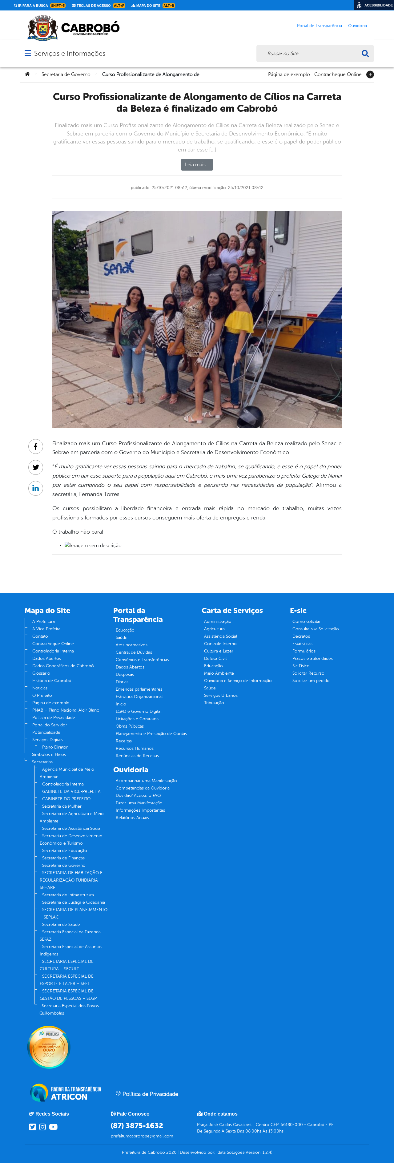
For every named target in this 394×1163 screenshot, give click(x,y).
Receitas (124, 741)
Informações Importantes (140, 810)
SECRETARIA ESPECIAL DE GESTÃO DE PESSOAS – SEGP (68, 995)
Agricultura (214, 629)
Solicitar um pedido (311, 680)
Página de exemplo (289, 74)
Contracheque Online (338, 74)
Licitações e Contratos (137, 719)
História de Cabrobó (51, 680)
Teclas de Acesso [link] (100, 5)
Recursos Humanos (135, 748)
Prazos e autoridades (312, 658)
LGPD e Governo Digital (138, 711)
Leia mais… (197, 165)
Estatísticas (302, 643)
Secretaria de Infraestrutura (68, 895)
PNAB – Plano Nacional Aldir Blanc (65, 710)
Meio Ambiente (219, 673)
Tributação (214, 703)
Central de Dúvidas (134, 652)
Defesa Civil (215, 658)
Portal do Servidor (49, 725)
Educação (125, 630)
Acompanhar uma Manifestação (146, 780)
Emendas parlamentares (139, 689)
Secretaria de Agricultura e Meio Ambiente (72, 817)
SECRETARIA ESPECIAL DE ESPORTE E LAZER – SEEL (67, 980)
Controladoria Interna (53, 651)
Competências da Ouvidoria (143, 788)
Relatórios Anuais (132, 817)
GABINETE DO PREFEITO (66, 799)
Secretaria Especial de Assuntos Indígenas (71, 950)
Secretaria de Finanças (63, 858)
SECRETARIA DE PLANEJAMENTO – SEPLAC (73, 913)
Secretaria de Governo (66, 74)
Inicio (121, 704)
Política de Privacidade (53, 717)
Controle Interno (220, 643)
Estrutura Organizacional (139, 696)
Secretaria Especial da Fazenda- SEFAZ (71, 936)
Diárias (122, 682)
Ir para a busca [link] (41, 5)
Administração (217, 621)
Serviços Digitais (47, 739)
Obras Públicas (130, 726)
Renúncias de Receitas (137, 755)
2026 (170, 1152)
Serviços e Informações (69, 53)
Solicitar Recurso (308, 673)
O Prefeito (42, 695)
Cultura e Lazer (218, 651)
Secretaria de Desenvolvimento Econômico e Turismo (71, 840)
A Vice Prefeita (46, 629)
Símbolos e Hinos (49, 754)
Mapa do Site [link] (154, 5)
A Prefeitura (43, 621)
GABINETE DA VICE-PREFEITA (71, 791)
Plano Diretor (55, 747)
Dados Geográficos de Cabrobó (63, 666)
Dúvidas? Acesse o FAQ (138, 795)
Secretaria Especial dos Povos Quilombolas (69, 1009)
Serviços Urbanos (221, 695)
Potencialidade (46, 732)
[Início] (27, 74)
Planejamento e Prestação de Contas (151, 733)
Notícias (39, 688)
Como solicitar (306, 621)
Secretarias (42, 762)
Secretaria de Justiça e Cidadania (73, 902)
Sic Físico (301, 666)
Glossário (41, 673)
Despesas (125, 674)
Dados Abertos (46, 658)
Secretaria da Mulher (62, 806)
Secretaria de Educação (64, 850)
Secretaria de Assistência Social (71, 828)
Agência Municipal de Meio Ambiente (67, 773)
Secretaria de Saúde (61, 924)
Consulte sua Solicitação (315, 629)
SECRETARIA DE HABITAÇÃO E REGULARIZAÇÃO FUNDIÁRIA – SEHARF (71, 880)
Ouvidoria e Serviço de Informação (238, 680)
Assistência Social (220, 636)
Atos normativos (131, 645)
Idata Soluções (230, 1152)
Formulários (304, 651)
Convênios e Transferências (142, 659)
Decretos (301, 636)
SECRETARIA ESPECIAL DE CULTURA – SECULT (67, 965)
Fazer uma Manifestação (139, 803)
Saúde (121, 637)
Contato (40, 636)
